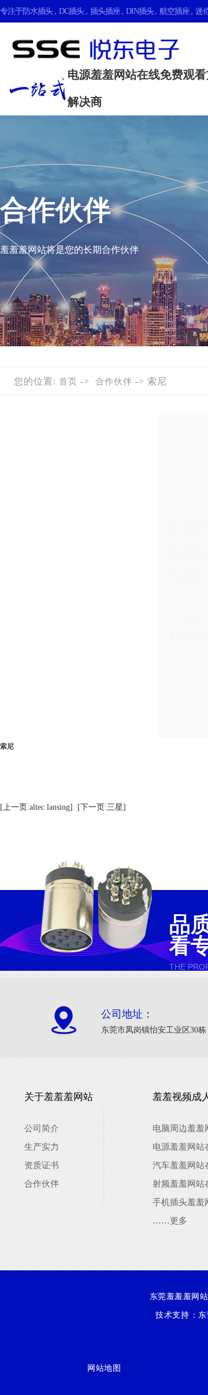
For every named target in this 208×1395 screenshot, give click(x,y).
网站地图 (104, 1368)
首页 (68, 381)
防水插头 (38, 11)
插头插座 (105, 11)
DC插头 (71, 11)
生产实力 (41, 1146)
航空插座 (174, 11)
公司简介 (41, 1128)
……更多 (170, 1220)
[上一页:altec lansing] (36, 807)
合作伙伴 (113, 381)
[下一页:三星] (101, 807)
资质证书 (41, 1165)
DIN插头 (140, 11)
